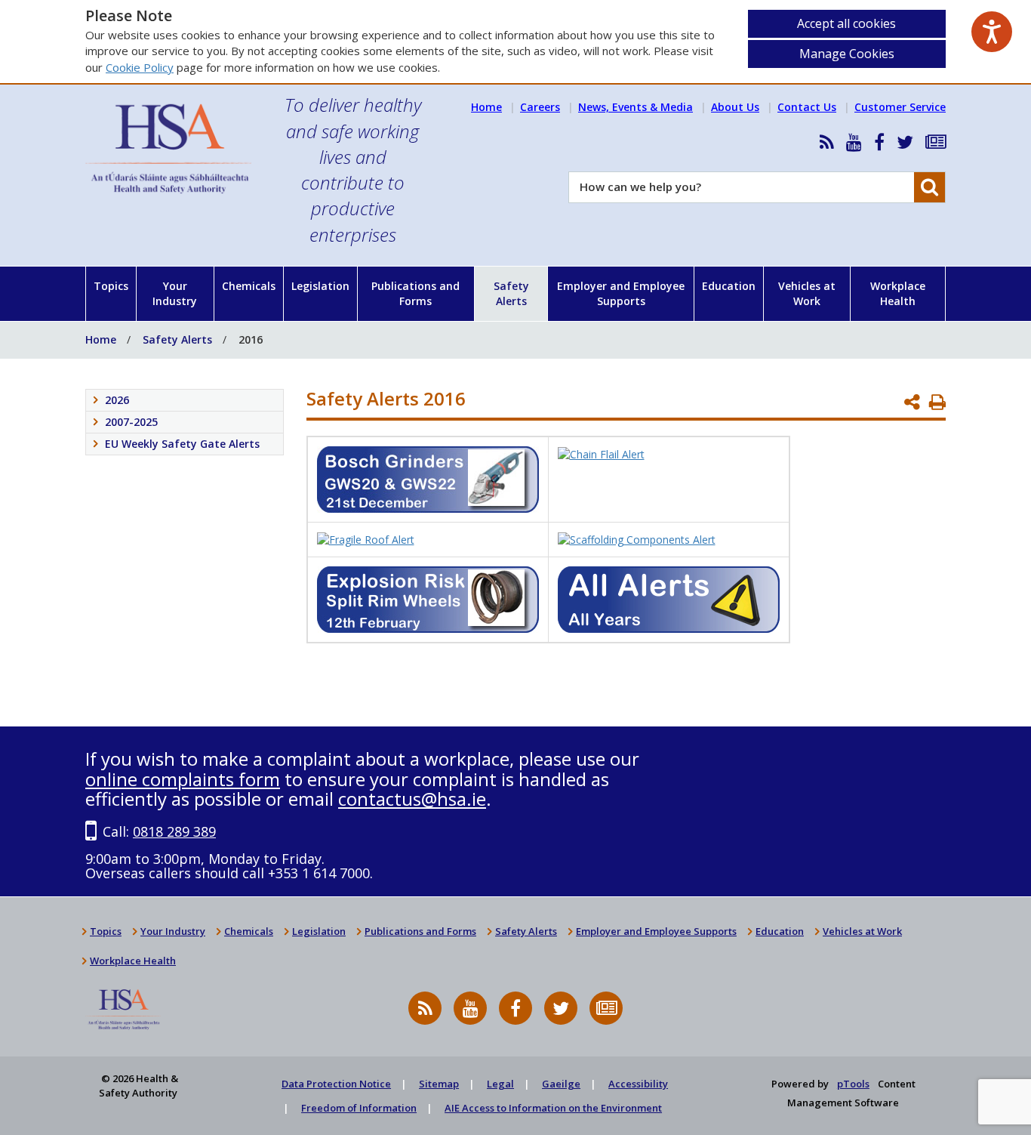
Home (486, 107)
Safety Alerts (511, 293)
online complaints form (182, 778)
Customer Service (900, 107)
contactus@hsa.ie (412, 798)
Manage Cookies (846, 53)
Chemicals (248, 286)
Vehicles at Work (807, 293)
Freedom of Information (359, 1108)
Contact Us (806, 107)
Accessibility (638, 1083)
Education (729, 286)
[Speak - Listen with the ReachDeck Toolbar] (991, 31)
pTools (853, 1083)
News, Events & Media (635, 107)
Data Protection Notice (336, 1083)
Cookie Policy (140, 67)
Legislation (320, 286)
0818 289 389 (174, 831)
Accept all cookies (846, 23)
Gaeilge (561, 1083)
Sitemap (439, 1083)
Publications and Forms (415, 293)
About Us (735, 107)
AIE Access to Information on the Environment (553, 1108)
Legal (500, 1083)
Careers (540, 107)
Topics (111, 286)
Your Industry (174, 293)
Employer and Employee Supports (621, 293)
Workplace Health (897, 293)
